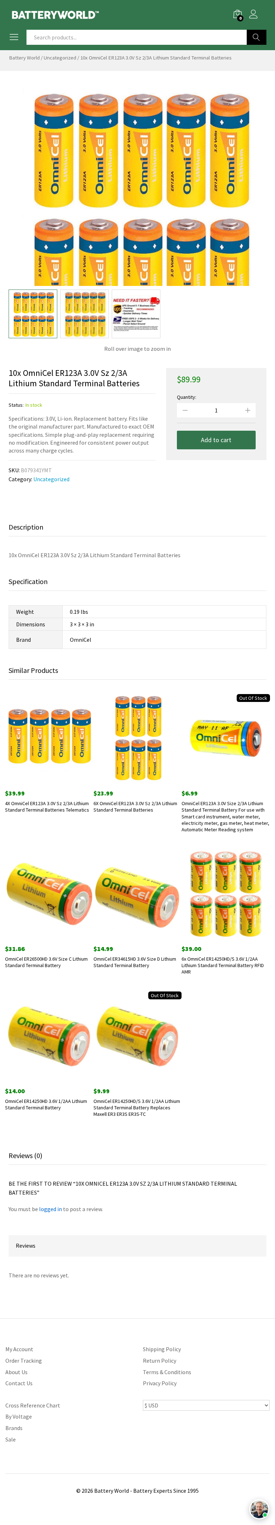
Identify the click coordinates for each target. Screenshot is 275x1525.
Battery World (24, 57)
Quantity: (186, 397)
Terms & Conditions (167, 1372)
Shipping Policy (162, 1349)
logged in (50, 1209)
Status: (16, 405)
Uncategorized (60, 57)
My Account (19, 1349)
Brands (14, 1427)
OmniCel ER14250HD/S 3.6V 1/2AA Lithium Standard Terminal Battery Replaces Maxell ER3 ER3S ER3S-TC (136, 1107)
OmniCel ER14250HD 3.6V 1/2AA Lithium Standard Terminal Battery (46, 1104)
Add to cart (216, 440)
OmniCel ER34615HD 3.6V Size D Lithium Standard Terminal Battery (134, 962)
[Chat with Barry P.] (259, 1509)
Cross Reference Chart (32, 1405)
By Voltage (18, 1416)
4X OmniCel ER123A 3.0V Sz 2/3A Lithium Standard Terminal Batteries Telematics (47, 806)
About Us (16, 1372)
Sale (10, 1439)
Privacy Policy (160, 1383)
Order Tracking (23, 1360)
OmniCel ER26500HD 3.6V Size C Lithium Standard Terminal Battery (46, 962)
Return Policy (159, 1360)
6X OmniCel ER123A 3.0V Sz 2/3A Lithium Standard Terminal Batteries (135, 806)
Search (256, 37)
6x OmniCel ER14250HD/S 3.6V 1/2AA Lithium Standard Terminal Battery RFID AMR (223, 965)
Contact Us (19, 1383)
